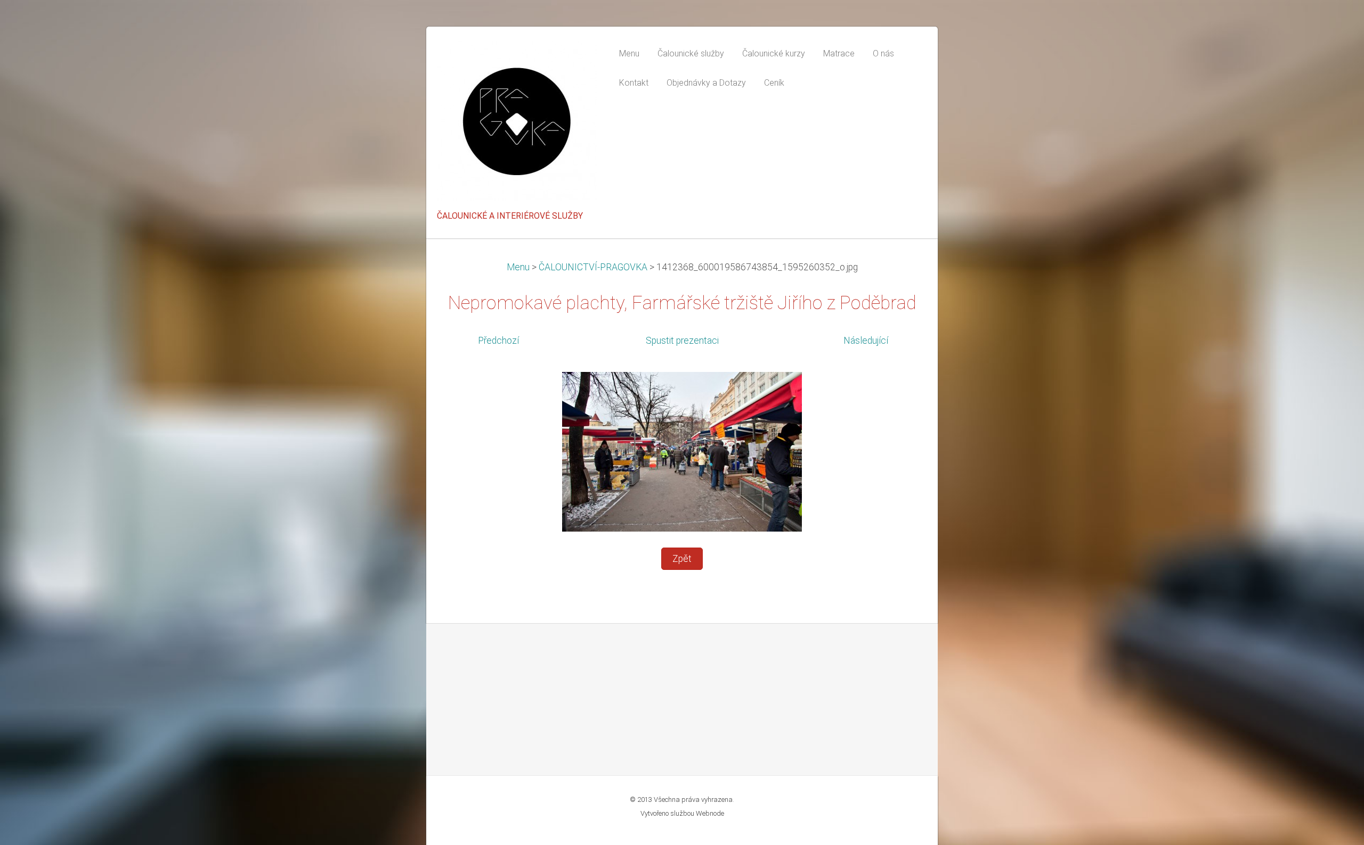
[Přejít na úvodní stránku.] (517, 124)
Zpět (682, 558)
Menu (518, 267)
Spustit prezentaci (682, 340)
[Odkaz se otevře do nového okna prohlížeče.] (682, 451)
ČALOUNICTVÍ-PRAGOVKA (593, 267)
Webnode (710, 813)
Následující (865, 340)
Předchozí (498, 340)
